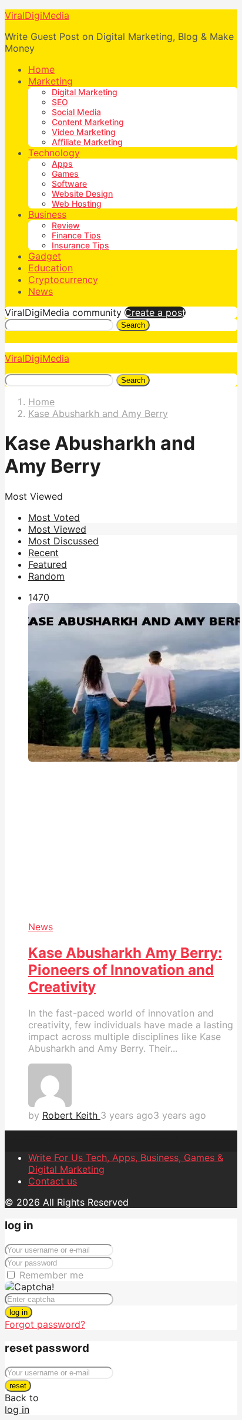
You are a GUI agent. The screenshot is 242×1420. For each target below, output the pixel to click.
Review (66, 225)
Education (50, 268)
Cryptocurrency (63, 279)
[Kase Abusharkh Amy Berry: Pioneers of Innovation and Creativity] (132, 762)
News (40, 291)
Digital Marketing (84, 92)
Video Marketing (84, 132)
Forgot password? (45, 1324)
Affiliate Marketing (87, 142)
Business (47, 214)
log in (18, 1312)
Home (41, 69)
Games (65, 174)
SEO (60, 102)
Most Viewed (57, 529)
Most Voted (54, 517)
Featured (47, 564)
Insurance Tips (80, 245)
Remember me (51, 1275)
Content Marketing (88, 122)
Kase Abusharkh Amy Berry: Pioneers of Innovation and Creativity (125, 969)
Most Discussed (63, 541)
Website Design (82, 193)
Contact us (52, 1181)
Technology (54, 153)
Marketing (50, 81)
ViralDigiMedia (37, 15)
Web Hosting (77, 203)
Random (46, 576)
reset (17, 1385)
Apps (62, 164)
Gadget (44, 256)
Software (69, 184)
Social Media (76, 112)
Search (133, 325)
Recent (43, 552)
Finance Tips (76, 235)
